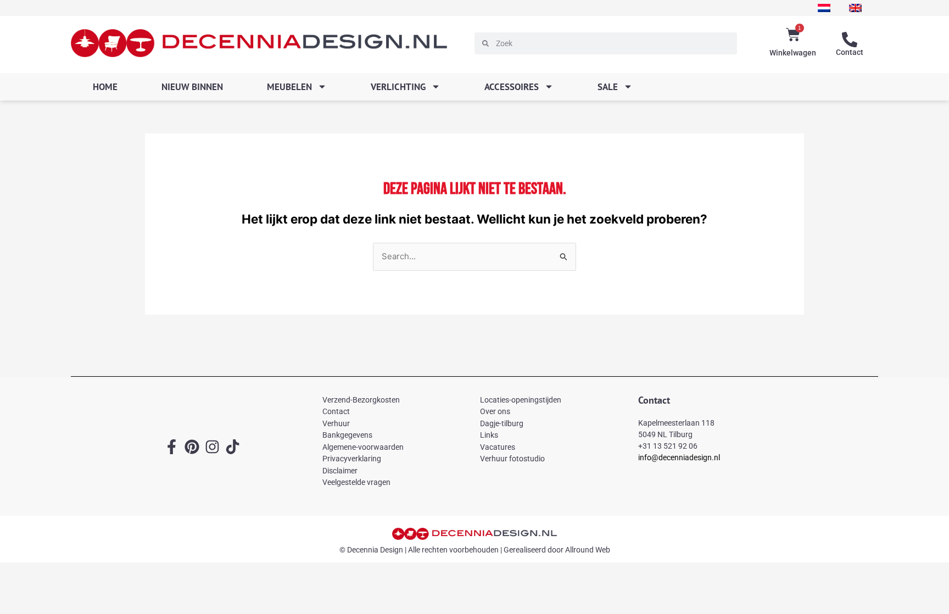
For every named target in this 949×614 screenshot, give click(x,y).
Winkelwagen (792, 52)
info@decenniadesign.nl (679, 457)
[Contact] (849, 39)
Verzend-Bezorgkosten (361, 399)
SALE (608, 87)
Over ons (495, 411)
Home (105, 87)
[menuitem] (824, 8)
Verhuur (336, 423)
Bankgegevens (347, 435)
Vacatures (497, 447)
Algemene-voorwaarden (363, 447)
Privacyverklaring (351, 458)
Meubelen (289, 87)
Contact (849, 52)
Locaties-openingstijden (520, 399)
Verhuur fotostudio (512, 458)
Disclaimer (340, 470)
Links (489, 435)
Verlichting (398, 87)
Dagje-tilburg (501, 423)
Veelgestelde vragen (356, 482)
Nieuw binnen (192, 87)
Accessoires (511, 87)
